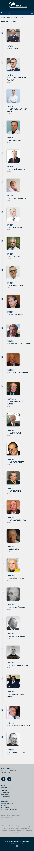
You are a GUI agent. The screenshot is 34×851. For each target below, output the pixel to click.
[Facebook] (3, 779)
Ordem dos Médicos (7, 803)
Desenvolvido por (17, 843)
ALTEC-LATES (4, 805)
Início (3, 17)
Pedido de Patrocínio (7, 818)
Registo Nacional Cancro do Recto (11, 820)
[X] (9, 779)
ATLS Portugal (5, 807)
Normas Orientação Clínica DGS (10, 809)
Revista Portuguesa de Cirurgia (10, 816)
